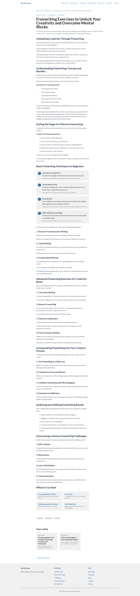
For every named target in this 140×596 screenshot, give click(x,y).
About (90, 578)
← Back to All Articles (43, 558)
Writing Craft (64, 3)
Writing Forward (44, 271)
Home (37, 10)
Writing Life (48, 10)
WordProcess (52, 15)
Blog (42, 10)
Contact (90, 581)
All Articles (109, 3)
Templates (116, 3)
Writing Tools (101, 3)
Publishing (83, 3)
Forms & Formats (74, 3)
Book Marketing (92, 3)
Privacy (90, 584)
